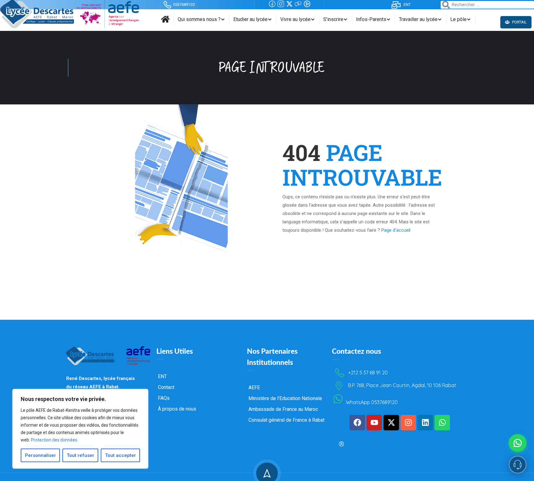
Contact (166, 387)
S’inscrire (333, 19)
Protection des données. (54, 439)
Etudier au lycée (250, 19)
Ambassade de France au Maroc (283, 409)
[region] (80, 429)
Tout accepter (120, 455)
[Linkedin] (425, 422)
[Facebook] (357, 422)
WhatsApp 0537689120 (372, 402)
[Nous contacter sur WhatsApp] (518, 443)
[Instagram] (408, 422)
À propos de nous (177, 409)
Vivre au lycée (295, 19)
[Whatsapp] (442, 422)
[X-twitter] (391, 422)
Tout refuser (80, 455)
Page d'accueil (395, 230)
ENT (407, 4)
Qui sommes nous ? (199, 19)
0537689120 (184, 4)
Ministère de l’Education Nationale (285, 398)
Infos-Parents (371, 19)
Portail (519, 22)
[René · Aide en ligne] (518, 465)
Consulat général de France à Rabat (286, 420)
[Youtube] (374, 422)
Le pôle (458, 19)
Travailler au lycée (418, 19)
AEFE (254, 387)
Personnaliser (40, 455)
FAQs (164, 398)
